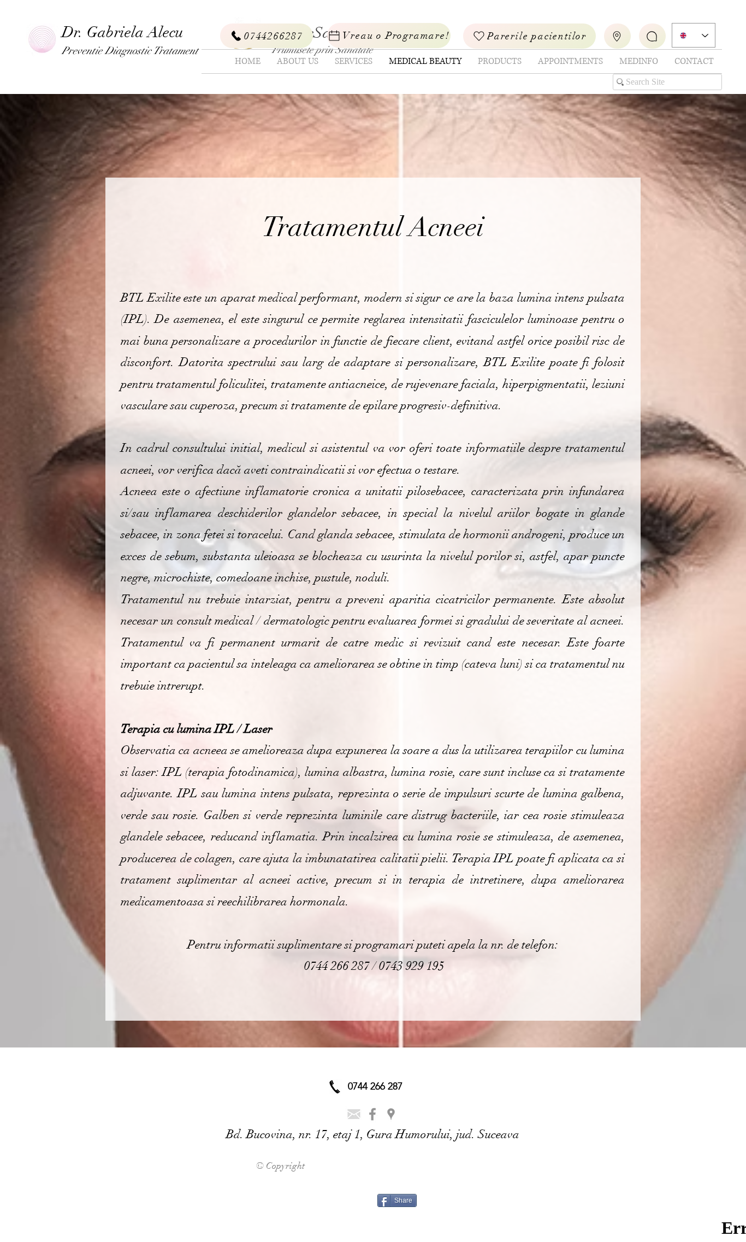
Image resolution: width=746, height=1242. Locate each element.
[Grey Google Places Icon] (391, 1114)
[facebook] (372, 1114)
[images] (354, 1114)
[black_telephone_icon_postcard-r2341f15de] (334, 1086)
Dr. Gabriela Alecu (122, 32)
